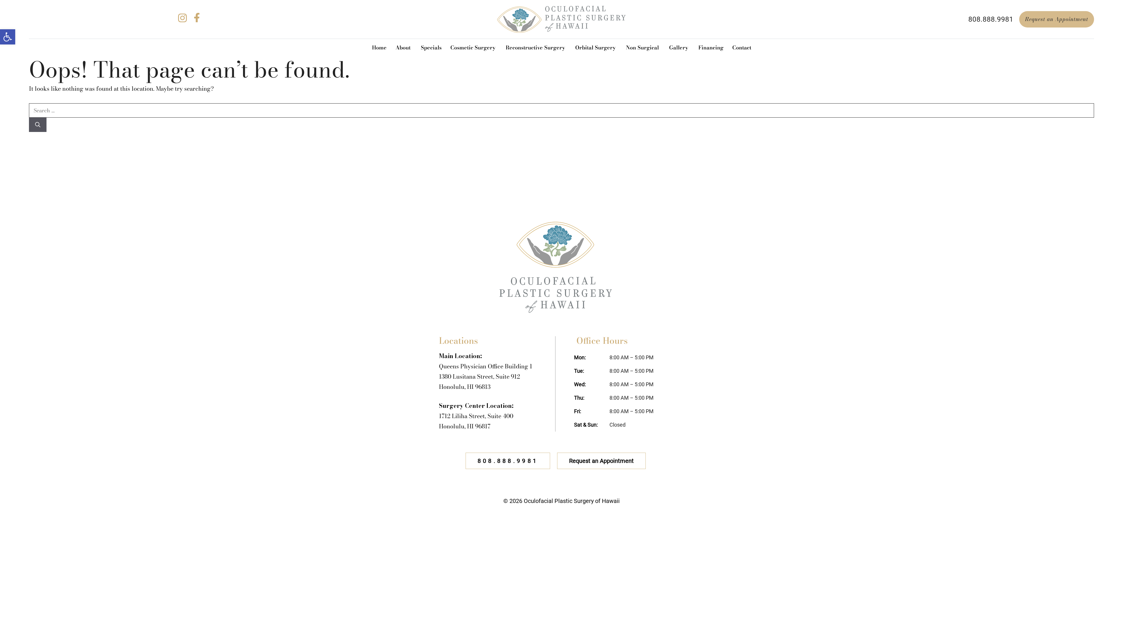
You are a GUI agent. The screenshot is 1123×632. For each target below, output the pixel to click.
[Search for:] (561, 110)
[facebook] (196, 20)
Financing (711, 47)
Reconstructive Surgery (535, 47)
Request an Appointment (1056, 19)
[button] (7, 36)
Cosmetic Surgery (472, 47)
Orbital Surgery (595, 47)
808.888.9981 (990, 19)
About (403, 47)
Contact (741, 47)
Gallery (678, 47)
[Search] (37, 125)
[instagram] (182, 20)
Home (379, 47)
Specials (431, 47)
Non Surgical (642, 47)
